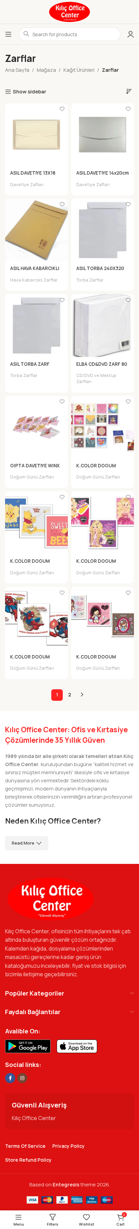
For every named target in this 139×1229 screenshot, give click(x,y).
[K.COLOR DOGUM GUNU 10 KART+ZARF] (102, 427)
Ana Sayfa (17, 69)
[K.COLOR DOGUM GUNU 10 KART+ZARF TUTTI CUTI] (102, 618)
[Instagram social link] (22, 1078)
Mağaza (46, 69)
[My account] (130, 34)
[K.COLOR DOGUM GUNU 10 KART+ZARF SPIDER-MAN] (36, 618)
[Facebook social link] (10, 1078)
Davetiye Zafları (27, 184)
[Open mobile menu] (8, 34)
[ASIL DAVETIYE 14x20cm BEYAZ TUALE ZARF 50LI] (102, 134)
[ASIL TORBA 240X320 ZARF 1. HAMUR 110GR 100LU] (102, 230)
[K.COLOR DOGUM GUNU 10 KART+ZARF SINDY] (102, 522)
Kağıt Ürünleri (78, 69)
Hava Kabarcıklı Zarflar (34, 280)
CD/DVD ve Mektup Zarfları (96, 378)
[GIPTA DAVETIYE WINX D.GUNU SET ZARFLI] (36, 427)
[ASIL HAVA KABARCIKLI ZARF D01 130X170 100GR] (36, 230)
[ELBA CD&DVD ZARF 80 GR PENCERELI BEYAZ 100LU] (102, 325)
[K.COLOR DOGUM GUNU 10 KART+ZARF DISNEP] (36, 522)
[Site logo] (69, 11)
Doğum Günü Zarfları (32, 477)
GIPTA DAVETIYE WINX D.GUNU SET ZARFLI (35, 468)
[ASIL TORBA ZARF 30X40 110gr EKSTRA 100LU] (36, 325)
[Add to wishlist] (62, 109)
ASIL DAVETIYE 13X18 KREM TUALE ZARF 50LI (36, 175)
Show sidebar (29, 92)
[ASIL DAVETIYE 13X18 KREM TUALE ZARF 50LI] (36, 134)
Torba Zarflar (90, 280)
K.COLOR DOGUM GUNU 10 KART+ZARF (100, 468)
